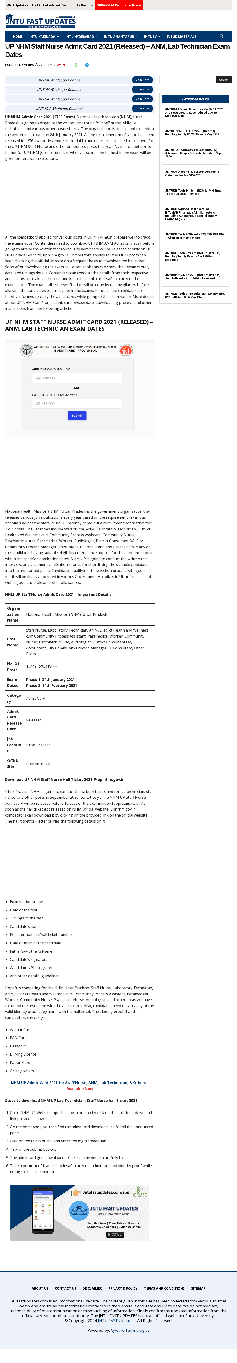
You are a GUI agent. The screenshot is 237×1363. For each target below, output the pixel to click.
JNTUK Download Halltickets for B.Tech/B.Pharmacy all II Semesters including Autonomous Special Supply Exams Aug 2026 (191, 214)
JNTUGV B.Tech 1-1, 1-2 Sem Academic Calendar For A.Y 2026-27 (192, 173)
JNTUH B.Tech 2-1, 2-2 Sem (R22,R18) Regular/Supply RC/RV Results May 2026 (192, 132)
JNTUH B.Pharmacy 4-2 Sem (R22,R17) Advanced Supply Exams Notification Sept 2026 (193, 153)
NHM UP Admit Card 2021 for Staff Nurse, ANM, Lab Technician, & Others (78, 1082)
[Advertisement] (80, 200)
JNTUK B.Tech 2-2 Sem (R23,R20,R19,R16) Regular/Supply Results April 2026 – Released (192, 256)
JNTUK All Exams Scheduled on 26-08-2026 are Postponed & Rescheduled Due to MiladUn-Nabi (194, 112)
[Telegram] (86, 65)
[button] (221, 36)
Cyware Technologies (130, 1330)
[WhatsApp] (76, 65)
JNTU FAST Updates (116, 1320)
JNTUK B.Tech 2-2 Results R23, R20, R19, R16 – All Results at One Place (194, 236)
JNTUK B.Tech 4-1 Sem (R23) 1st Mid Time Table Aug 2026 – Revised (193, 192)
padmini (59, 65)
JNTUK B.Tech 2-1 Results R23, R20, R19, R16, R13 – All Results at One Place (195, 295)
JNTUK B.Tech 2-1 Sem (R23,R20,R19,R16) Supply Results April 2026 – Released (192, 276)
